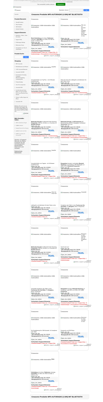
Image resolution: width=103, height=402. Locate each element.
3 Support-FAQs (51, 343)
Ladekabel (19, 125)
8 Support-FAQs (81, 135)
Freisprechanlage (19, 82)
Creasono (34, 19)
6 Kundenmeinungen (82, 92)
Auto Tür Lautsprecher (21, 84)
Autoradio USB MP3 (20, 72)
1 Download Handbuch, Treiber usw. (39, 92)
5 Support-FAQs (51, 52)
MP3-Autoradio (19, 63)
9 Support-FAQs (81, 342)
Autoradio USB (19, 101)
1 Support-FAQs (51, 176)
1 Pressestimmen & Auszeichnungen (78, 137)
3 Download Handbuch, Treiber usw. (39, 303)
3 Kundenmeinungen (53, 303)
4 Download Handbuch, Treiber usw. (39, 52)
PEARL (51, 47)
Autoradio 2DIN (19, 87)
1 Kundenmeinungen (53, 135)
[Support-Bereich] (50, 55)
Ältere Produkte (19, 24)
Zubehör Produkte (19, 29)
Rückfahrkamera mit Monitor (22, 66)
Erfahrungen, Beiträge (20, 42)
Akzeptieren (60, 4)
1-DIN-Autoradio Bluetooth (21, 69)
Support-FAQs (19, 39)
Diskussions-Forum (20, 45)
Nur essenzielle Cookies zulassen (45, 4)
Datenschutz (70, 1)
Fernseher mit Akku (21, 130)
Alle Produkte (18, 26)
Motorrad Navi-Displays (22, 128)
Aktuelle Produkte (19, 22)
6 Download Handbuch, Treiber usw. (69, 135)
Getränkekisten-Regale (21, 122)
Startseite (61, 10)
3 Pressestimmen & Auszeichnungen (49, 54)
